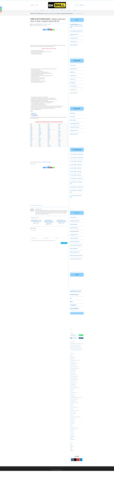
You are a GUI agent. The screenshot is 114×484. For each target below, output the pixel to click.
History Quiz (72, 65)
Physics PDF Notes (74, 238)
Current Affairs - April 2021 (76, 164)
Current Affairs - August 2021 (76, 178)
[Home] (57, 13)
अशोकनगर (49, 136)
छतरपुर (40, 138)
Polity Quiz (72, 72)
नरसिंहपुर (40, 133)
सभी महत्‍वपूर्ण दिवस (73, 305)
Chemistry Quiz (73, 86)
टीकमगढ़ (32, 138)
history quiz (71, 394)
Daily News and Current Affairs (74, 368)
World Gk (71, 434)
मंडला (59, 133)
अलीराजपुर (49, 129)
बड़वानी (31, 131)
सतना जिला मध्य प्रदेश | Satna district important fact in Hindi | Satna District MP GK (61, 221)
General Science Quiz (73, 382)
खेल (70, 298)
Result (71, 424)
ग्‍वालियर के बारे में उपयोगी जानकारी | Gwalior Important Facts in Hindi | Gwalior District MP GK (72, 13)
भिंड (48, 142)
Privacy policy (72, 450)
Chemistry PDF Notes (74, 241)
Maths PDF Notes (74, 248)
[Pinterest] (51, 29)
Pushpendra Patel (34, 24)
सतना (48, 126)
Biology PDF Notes (74, 234)
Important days (72, 400)
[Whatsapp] (54, 29)
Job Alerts (71, 449)
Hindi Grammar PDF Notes (76, 259)
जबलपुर (49, 124)
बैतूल (39, 142)
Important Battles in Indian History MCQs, (75, 397)
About (71, 444)
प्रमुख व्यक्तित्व (71, 439)
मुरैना (59, 142)
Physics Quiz (73, 79)
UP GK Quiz (72, 116)
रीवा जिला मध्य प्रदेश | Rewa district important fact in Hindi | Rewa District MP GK (36, 221)
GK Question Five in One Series (74, 387)
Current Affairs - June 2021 (75, 171)
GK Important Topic (72, 386)
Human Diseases (72, 395)
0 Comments (49, 24)
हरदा (31, 142)
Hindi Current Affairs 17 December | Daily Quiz (76, 348)
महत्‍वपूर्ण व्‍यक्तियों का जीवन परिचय (75, 291)
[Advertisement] (48, 38)
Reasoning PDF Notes (74, 252)
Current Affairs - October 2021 (76, 187)
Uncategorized (72, 429)
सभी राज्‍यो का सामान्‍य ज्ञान (74, 294)
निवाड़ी (49, 138)
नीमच (31, 145)
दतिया (31, 136)
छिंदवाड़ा (31, 135)
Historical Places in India (73, 392)
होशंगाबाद (60, 140)
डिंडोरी (49, 133)
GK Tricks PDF (73, 217)
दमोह (59, 136)
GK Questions (72, 389)
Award (71, 355)
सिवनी (39, 135)
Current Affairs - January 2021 (76, 154)
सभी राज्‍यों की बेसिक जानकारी (34, 115)
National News (72, 418)
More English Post (74, 45)
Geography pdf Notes (74, 220)
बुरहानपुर (60, 131)
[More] (1, 11)
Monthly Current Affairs (73, 407)
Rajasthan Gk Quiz (74, 134)
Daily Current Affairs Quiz (73, 366)
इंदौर (39, 124)
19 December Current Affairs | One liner (75, 345)
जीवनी (70, 437)
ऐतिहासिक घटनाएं (72, 436)
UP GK (71, 431)
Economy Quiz (73, 75)
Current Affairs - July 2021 (75, 175)
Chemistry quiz (72, 361)
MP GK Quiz (72, 113)
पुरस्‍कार (71, 301)
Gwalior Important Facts (35, 205)
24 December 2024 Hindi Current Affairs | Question (77, 343)
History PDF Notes (74, 227)
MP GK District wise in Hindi (39, 25)
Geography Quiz (73, 68)
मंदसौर (40, 145)
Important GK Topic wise (73, 402)
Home (71, 448)
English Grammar (72, 373)
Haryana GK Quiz (74, 130)
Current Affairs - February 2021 (76, 157)
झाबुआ (40, 129)
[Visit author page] (32, 210)
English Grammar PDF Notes (76, 255)
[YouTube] (78, 459)
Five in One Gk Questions (73, 376)
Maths (71, 405)
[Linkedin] (49, 29)
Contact (71, 445)
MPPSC (45, 25)
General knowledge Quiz (73, 379)
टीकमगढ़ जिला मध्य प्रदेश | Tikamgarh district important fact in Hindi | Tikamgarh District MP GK (49, 222)
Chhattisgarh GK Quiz (74, 123)
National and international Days (74, 416)
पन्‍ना (59, 138)
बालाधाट (49, 135)
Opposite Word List (74, 34)
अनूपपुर (49, 140)
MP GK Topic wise (72, 413)
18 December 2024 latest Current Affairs (75, 346)
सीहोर (31, 129)
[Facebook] (44, 29)
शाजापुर (59, 145)
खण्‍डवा (40, 131)
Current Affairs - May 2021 (75, 168)
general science (72, 381)
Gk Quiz (71, 447)
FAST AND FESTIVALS (73, 374)
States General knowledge (73, 428)
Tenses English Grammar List (76, 31)
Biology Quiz (72, 82)
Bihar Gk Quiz (73, 120)
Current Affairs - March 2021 (76, 161)
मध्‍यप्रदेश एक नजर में (33, 113)
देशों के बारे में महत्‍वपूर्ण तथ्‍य (74, 308)
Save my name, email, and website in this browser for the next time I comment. (43, 240)
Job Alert (71, 403)
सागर (31, 126)
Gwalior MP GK (41, 205)
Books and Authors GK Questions (74, 360)
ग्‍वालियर (60, 124)
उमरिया (31, 140)
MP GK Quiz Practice (34, 114)
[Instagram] (75, 459)
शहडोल (40, 140)
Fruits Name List (73, 41)
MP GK (33, 25)
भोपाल (31, 124)
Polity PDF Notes (73, 224)
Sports (71, 426)
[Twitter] (46, 29)
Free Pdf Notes (72, 446)
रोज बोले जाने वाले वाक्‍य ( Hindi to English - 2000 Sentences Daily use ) (76, 26)
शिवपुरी (59, 135)
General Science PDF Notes (76, 245)
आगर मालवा (49, 145)
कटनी (31, 133)
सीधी (59, 126)
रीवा (39, 126)
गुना (39, 136)
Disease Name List (74, 38)
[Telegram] (1, 10)
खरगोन (49, 131)
